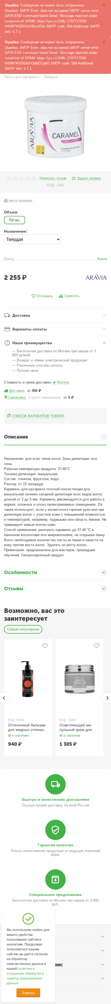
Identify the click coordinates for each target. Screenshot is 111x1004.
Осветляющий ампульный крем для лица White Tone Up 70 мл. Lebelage (77, 727)
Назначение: (15, 231)
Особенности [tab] (20, 572)
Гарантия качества (55, 845)
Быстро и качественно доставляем (55, 799)
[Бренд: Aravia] (96, 277)
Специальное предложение (55, 894)
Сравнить (72, 296)
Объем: (11, 212)
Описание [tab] (16, 437)
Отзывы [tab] (13, 589)
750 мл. (14, 220)
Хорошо (28, 993)
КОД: (51, 185)
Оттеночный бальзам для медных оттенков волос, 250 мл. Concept (27, 727)
